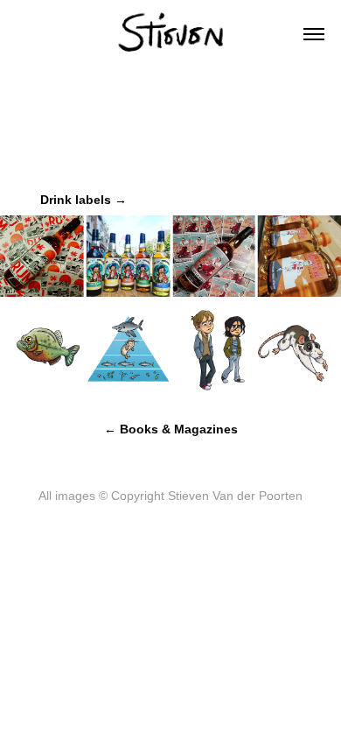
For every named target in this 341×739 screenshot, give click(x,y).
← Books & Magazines (171, 429)
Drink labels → (83, 200)
